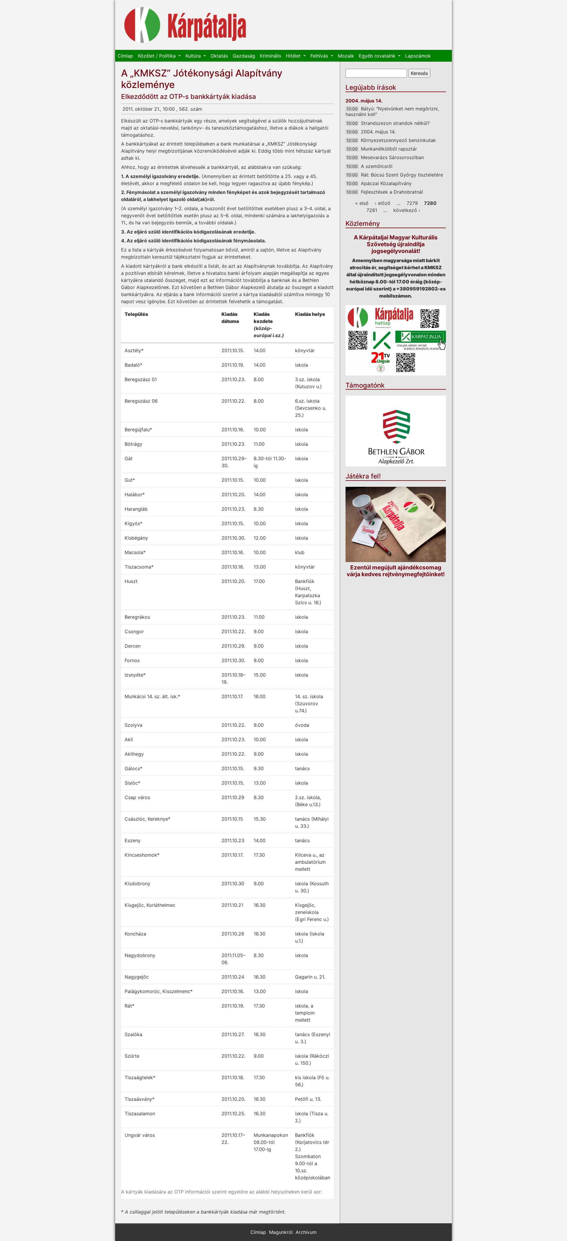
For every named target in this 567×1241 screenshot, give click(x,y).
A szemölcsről (376, 166)
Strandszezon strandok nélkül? (395, 123)
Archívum (306, 1232)
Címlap (125, 56)
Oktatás (219, 56)
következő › (406, 210)
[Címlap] (185, 25)
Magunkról (281, 1232)
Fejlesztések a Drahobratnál (392, 192)
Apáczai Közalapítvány (386, 183)
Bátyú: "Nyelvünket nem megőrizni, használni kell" (392, 111)
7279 (412, 203)
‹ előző (382, 203)
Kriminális (270, 56)
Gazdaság (244, 56)
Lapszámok (418, 56)
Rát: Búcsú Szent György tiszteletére (402, 175)
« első (362, 203)
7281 (371, 210)
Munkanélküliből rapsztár (389, 149)
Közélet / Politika (157, 56)
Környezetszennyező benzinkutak (398, 140)
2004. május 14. (378, 132)
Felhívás (320, 56)
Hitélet (294, 56)
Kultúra (193, 56)
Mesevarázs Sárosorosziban (392, 157)
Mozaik (346, 56)
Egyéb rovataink (378, 56)
